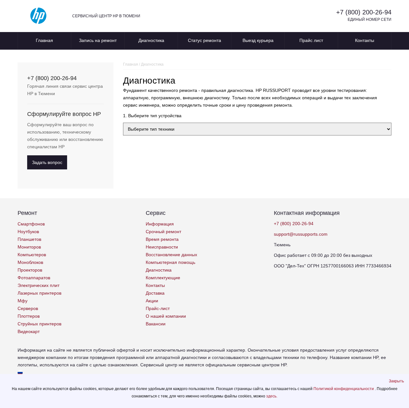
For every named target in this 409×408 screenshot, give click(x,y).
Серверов (28, 308)
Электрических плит (38, 285)
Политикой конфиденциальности (344, 389)
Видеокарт (29, 331)
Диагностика (151, 40)
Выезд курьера (258, 40)
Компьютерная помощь (170, 262)
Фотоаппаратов (34, 277)
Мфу (22, 300)
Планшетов (29, 239)
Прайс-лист (158, 308)
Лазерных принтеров (39, 293)
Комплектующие (163, 277)
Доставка (155, 293)
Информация (160, 223)
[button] (396, 381)
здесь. (271, 396)
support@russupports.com (301, 234)
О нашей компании (166, 316)
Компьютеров (32, 254)
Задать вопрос (47, 162)
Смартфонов (31, 223)
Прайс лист (311, 40)
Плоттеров (29, 316)
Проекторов (30, 270)
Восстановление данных (171, 254)
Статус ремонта (204, 40)
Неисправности (162, 246)
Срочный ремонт (163, 231)
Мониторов (29, 246)
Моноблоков (30, 262)
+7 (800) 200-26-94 (363, 12)
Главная (44, 40)
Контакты (364, 40)
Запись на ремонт (98, 40)
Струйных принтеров (39, 323)
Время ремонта (162, 239)
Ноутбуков (28, 231)
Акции (152, 300)
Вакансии (156, 323)
